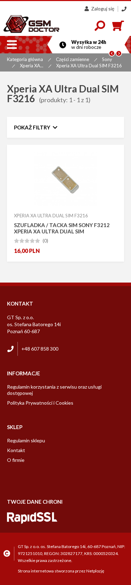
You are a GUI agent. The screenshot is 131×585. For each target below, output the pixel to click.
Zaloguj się (102, 9)
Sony (107, 59)
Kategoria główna (25, 59)
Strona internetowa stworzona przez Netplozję (61, 570)
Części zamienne (72, 59)
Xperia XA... (31, 65)
